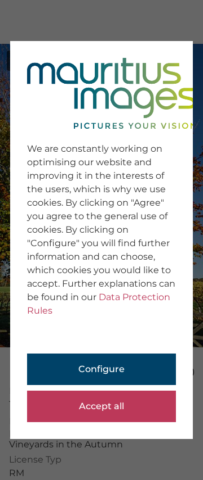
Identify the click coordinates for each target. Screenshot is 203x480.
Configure (101, 369)
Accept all (101, 406)
